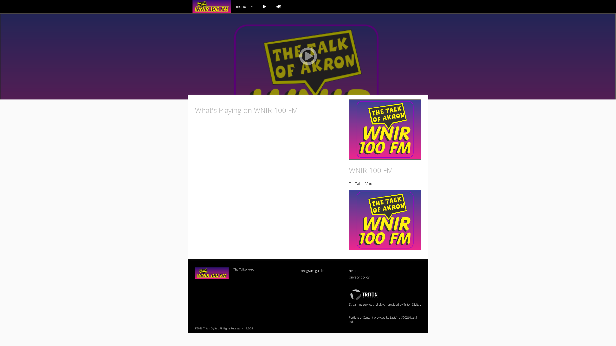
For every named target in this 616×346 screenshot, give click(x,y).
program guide (312, 270)
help (352, 270)
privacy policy (359, 277)
